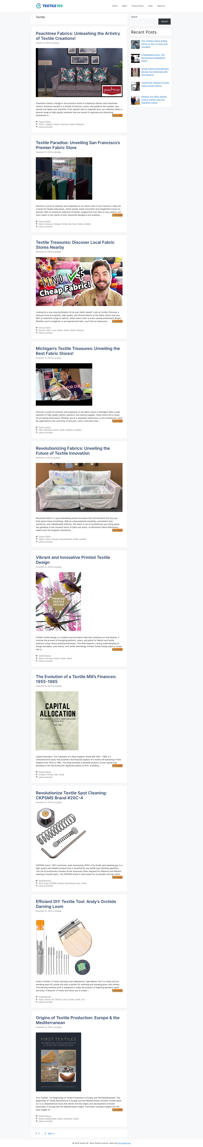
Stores (66, 330)
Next (51, 1133)
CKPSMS (53, 883)
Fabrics (57, 124)
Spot (78, 883)
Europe (41, 1119)
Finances (50, 774)
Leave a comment (46, 127)
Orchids (71, 999)
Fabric (124, 6)
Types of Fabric (45, 122)
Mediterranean (50, 1119)
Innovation (55, 539)
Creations (49, 124)
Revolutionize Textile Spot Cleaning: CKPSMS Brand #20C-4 (71, 795)
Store (74, 224)
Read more (117, 115)
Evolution (42, 774)
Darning (48, 999)
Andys (41, 999)
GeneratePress (124, 1143)
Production (68, 1119)
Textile (71, 124)
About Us (161, 6)
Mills (56, 774)
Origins (60, 1119)
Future (47, 539)
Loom (64, 999)
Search (134, 17)
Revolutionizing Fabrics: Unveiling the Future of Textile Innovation (73, 451)
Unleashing (79, 124)
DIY (52, 999)
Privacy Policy (138, 6)
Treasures (80, 330)
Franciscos (48, 224)
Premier (64, 224)
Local (54, 330)
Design (41, 658)
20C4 (41, 883)
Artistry (41, 124)
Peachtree (64, 124)
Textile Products (45, 656)
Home (114, 6)
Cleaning (60, 883)
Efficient (58, 999)
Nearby (60, 330)
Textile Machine (45, 881)
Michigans (48, 430)
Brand (46, 883)
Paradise (57, 224)
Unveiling (87, 224)
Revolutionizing (66, 539)
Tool (83, 999)
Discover (42, 330)
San (69, 224)
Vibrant (69, 658)
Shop (150, 6)
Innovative (49, 658)
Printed (56, 658)
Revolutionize (70, 883)
